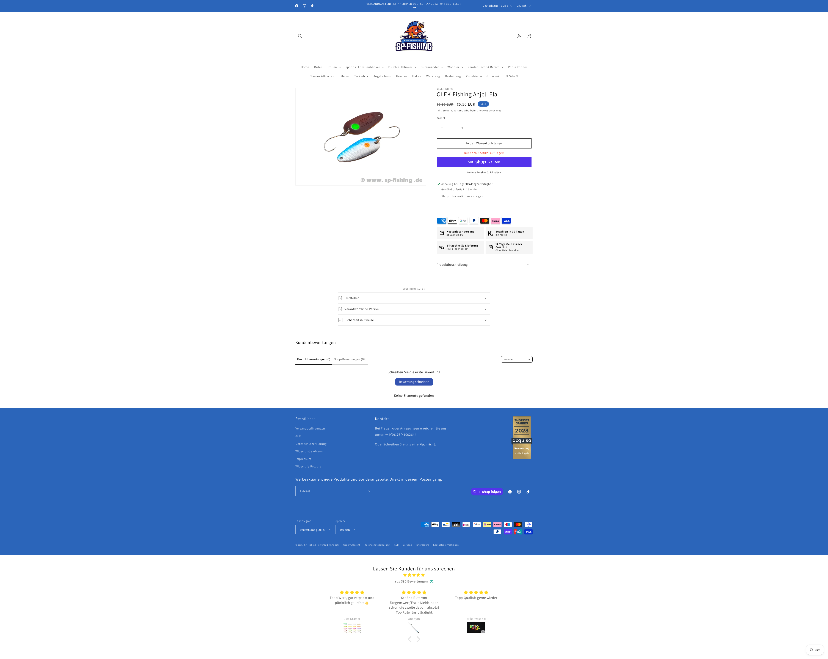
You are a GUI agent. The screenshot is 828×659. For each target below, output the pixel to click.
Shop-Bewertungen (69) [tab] (350, 359)
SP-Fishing (310, 544)
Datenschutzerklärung (311, 444)
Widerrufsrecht (351, 544)
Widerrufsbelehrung (309, 451)
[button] (300, 36)
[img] (414, 575)
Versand (459, 110)
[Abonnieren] (368, 491)
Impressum (303, 459)
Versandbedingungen (310, 428)
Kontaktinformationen (446, 544)
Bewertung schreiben (414, 381)
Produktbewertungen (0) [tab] (313, 359)
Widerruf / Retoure (308, 466)
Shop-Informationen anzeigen (462, 196)
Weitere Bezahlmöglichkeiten (484, 172)
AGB (298, 436)
